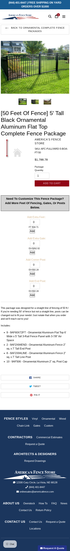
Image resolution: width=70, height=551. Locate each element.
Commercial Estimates (49, 437)
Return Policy (43, 510)
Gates (36, 425)
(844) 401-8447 (37, 487)
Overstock (29, 503)
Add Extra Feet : (36, 217)
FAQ (54, 503)
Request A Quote (53, 548)
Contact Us (25, 510)
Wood (62, 418)
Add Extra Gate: (37, 238)
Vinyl (35, 418)
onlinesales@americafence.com (37, 491)
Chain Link (23, 425)
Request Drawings (35, 461)
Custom (48, 425)
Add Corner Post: (36, 259)
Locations (35, 528)
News (64, 503)
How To (43, 503)
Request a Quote (35, 444)
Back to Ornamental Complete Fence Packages (37, 29)
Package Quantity (39, 168)
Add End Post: (37, 281)
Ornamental (48, 418)
